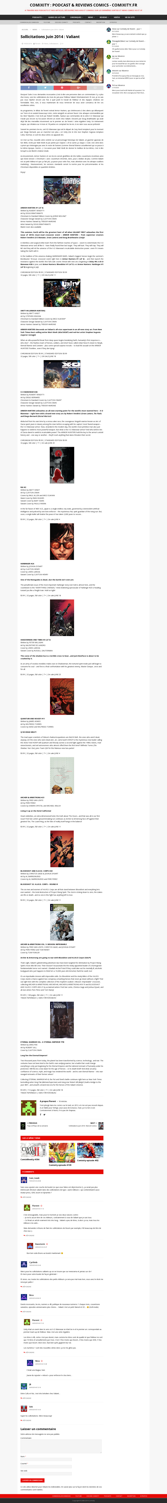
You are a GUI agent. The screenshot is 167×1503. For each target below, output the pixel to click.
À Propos (113, 22)
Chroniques (75, 17)
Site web (24, 1471)
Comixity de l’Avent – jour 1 (130, 29)
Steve (114, 29)
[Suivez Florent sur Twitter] (43, 1114)
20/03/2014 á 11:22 (38, 1323)
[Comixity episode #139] (62, 1161)
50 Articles (63, 1101)
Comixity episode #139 (60, 1165)
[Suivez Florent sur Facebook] (40, 1114)
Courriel (24, 1463)
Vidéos (117, 17)
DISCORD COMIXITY (61, 22)
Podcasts (37, 17)
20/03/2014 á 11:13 (38, 1209)
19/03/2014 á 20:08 (35, 1181)
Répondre (27, 1197)
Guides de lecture (56, 17)
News (90, 17)
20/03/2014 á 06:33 (35, 1298)
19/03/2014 (28, 43)
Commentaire (26, 1438)
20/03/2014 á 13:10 (35, 1387)
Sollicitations (53, 43)
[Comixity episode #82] (90, 1156)
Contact (88, 22)
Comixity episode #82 (87, 1160)
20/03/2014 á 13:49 (41, 1364)
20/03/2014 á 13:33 (35, 1409)
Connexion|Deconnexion (29, 22)
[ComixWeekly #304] (34, 1155)
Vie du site (130, 17)
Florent (37, 43)
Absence (121, 56)
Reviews (103, 17)
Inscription (100, 22)
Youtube (47, 22)
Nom (23, 1456)
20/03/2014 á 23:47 (41, 1247)
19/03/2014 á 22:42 (35, 1265)
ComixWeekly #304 (30, 1159)
